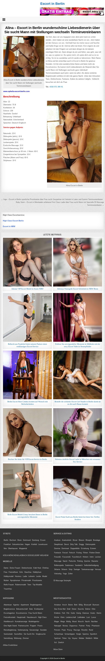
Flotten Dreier (94, 553)
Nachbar (94, 621)
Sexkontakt (8, 634)
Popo (64, 630)
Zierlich (61, 642)
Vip (69, 638)
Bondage (96, 540)
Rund (91, 630)
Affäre (5, 645)
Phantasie (96, 626)
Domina (57, 548)
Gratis (92, 613)
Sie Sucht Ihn (29, 634)
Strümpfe (67, 581)
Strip (70, 569)
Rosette (84, 630)
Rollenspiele (59, 565)
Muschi (81, 621)
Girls (21, 572)
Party (88, 626)
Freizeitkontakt (9, 617)
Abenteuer (8, 605)
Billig (81, 605)
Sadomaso (69, 565)
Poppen (33, 626)
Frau (5, 572)
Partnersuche (23, 626)
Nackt (65, 561)
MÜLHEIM (44, 555)
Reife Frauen (9, 585)
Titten (64, 638)
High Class (42, 617)
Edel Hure (37, 568)
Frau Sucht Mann (35, 613)
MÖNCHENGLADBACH (17, 555)
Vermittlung (8, 638)
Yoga (65, 574)
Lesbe (38, 576)
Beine (70, 605)
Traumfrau (8, 589)
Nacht (87, 621)
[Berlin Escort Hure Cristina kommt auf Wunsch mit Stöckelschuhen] (27, 375)
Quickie (87, 561)
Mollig (68, 621)
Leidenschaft (71, 617)
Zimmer (26, 638)
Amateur (57, 605)
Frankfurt (7, 544)
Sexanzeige (34, 630)
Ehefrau (46, 568)
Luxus (93, 617)
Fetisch (72, 553)
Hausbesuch (32, 617)
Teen (29, 585)
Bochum (13, 540)
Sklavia (57, 569)
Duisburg (35, 540)
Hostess (18, 576)
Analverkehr (66, 540)
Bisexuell (87, 605)
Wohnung (17, 638)
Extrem (93, 548)
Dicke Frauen (15, 568)
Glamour (85, 613)
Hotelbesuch (9, 621)
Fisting (79, 553)
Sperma (85, 634)
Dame (6, 568)
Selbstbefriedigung (91, 565)
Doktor (87, 609)
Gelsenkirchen (18, 544)
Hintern (85, 557)
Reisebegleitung (10, 630)
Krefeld (34, 544)
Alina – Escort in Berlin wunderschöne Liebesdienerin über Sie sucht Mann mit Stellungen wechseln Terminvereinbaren (52, 30)
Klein (63, 617)
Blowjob (89, 540)
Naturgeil (57, 626)
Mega (62, 621)
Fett (63, 613)
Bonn (20, 540)
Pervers (57, 630)
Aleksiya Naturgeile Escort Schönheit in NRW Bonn (77, 289)
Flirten (85, 553)
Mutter (6, 580)
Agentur (16, 605)
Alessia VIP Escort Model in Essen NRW (27, 289)
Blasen (81, 540)
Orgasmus (73, 626)
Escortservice (21, 613)
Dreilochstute (27, 568)
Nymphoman (15, 580)
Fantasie (57, 553)
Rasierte (94, 561)
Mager (56, 621)
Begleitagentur (36, 605)
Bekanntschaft (22, 609)
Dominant (65, 548)
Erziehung (85, 548)
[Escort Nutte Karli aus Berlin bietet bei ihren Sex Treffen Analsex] (77, 490)
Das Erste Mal (59, 609)
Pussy (69, 630)
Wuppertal (23, 548)
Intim (92, 557)
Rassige (77, 630)
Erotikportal (38, 609)
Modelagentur (34, 621)
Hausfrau (27, 572)
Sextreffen (18, 634)
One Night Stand (10, 626)
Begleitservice (9, 609)
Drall (68, 609)
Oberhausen (13, 548)
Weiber (81, 638)
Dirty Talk (74, 544)
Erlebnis (57, 613)
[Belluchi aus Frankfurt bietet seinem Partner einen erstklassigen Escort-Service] (27, 317)
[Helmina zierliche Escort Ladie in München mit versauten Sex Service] (77, 432)
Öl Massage (58, 581)
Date (31, 609)
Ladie (25, 576)
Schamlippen (70, 634)
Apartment (25, 605)
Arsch (64, 605)
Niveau (65, 626)
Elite (93, 609)
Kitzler (56, 617)
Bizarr (75, 540)
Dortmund (27, 540)
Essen (42, 540)
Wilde (96, 638)
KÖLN (5, 555)
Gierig (78, 613)
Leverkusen (42, 544)
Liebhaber (81, 617)
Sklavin (64, 569)
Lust (88, 617)
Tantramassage (87, 569)
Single (78, 634)
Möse (55, 649)
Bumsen (96, 605)
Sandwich (79, 565)
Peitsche (72, 561)
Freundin (57, 557)
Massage (57, 561)
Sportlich (93, 634)
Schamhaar (58, 634)
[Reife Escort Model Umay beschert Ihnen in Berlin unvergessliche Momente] (27, 487)
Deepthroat (58, 544)
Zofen (70, 574)
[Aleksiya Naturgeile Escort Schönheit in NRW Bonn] (77, 262)
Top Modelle (37, 585)
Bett (75, 605)
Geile (73, 613)
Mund (74, 621)
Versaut (98, 569)
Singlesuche (41, 634)
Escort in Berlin (52, 3)
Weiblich (89, 638)
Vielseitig (57, 574)
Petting (80, 561)
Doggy (81, 544)
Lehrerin (31, 576)
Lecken (98, 557)
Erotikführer (13, 645)
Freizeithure (13, 572)
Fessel (65, 553)
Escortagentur (9, 613)
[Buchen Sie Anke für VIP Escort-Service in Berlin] (27, 432)
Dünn (60, 649)
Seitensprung (23, 630)
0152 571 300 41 (56, 87)
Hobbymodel (9, 576)
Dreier (74, 609)
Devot (66, 544)
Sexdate (43, 630)
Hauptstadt (21, 617)
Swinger (77, 569)
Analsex (57, 540)
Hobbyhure (37, 572)
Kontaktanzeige (21, 621)
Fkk (67, 613)
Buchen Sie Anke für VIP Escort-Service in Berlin (27, 459)
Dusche (81, 609)
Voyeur (74, 638)
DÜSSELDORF (34, 555)
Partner (82, 626)
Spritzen (57, 638)
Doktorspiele (90, 544)
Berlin (6, 540)
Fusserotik (66, 557)
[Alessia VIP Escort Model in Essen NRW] (27, 262)
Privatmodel (26, 580)
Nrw (5, 548)
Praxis (40, 626)
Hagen (27, 544)
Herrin (99, 613)
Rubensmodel (20, 585)
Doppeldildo (75, 548)
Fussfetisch (76, 557)
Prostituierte (37, 580)
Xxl (55, 642)
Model (44, 576)
